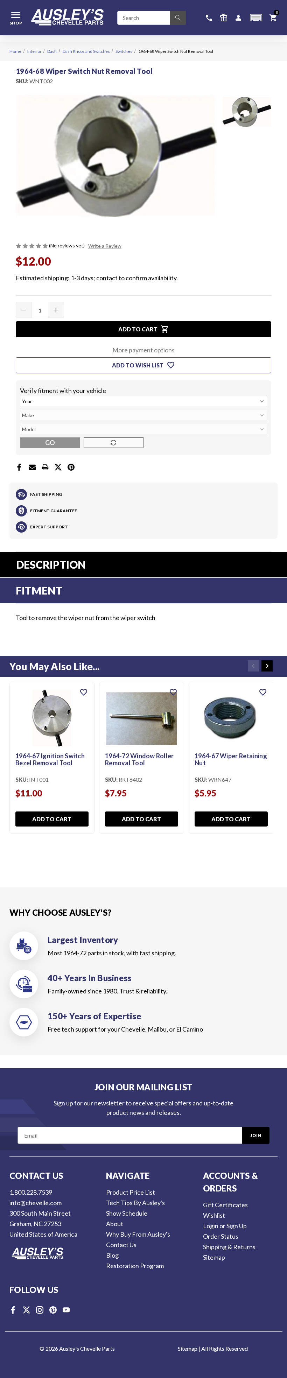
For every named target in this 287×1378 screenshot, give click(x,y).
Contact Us (121, 1245)
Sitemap (214, 1257)
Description (51, 564)
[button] (256, 18)
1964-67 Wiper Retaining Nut (231, 760)
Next (267, 666)
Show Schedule (126, 1213)
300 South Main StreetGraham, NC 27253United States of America (43, 1223)
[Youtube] (66, 1310)
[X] (58, 467)
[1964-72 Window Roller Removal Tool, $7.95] (141, 718)
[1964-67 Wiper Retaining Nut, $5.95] (231, 718)
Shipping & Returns (229, 1247)
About (114, 1224)
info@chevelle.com (35, 1203)
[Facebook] (19, 467)
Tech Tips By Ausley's (135, 1203)
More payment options (143, 350)
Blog (112, 1255)
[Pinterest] (71, 467)
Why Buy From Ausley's (138, 1234)
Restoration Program (135, 1266)
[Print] (45, 467)
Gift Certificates (225, 1205)
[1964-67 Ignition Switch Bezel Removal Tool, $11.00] (52, 718)
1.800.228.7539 (30, 1192)
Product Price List (130, 1192)
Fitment (39, 590)
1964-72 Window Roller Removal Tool (139, 760)
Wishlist (214, 1215)
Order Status (220, 1236)
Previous (253, 666)
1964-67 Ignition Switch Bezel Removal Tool (50, 760)
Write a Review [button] (104, 246)
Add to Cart (51, 819)
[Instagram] (39, 1310)
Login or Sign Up (225, 1226)
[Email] (32, 467)
